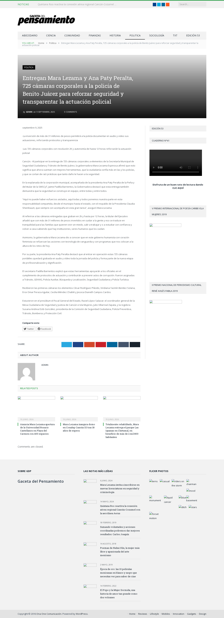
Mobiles (166, 613)
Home (132, 613)
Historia (115, 35)
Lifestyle (154, 613)
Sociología (156, 35)
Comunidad (72, 35)
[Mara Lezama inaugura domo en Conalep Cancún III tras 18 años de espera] (79, 408)
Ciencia (51, 35)
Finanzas (95, 35)
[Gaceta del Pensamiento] (49, 19)
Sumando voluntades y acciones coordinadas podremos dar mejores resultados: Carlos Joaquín (120, 530)
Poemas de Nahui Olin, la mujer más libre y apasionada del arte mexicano (120, 551)
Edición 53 (193, 35)
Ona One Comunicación (48, 613)
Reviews (142, 613)
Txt (175, 35)
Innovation (178, 613)
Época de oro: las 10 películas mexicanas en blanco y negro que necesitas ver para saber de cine (118, 572)
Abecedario (29, 35)
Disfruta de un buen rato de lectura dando (178, 184)
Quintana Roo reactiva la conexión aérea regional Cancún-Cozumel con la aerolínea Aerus (78, 4)
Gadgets (191, 613)
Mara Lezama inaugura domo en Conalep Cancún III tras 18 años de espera (79, 427)
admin (29, 111)
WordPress (82, 613)
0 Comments (70, 111)
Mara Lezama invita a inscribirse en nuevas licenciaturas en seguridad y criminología (119, 488)
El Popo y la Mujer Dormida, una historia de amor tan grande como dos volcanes (118, 593)
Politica (135, 35)
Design (202, 613)
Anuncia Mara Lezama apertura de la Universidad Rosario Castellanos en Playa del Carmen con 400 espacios (37, 429)
